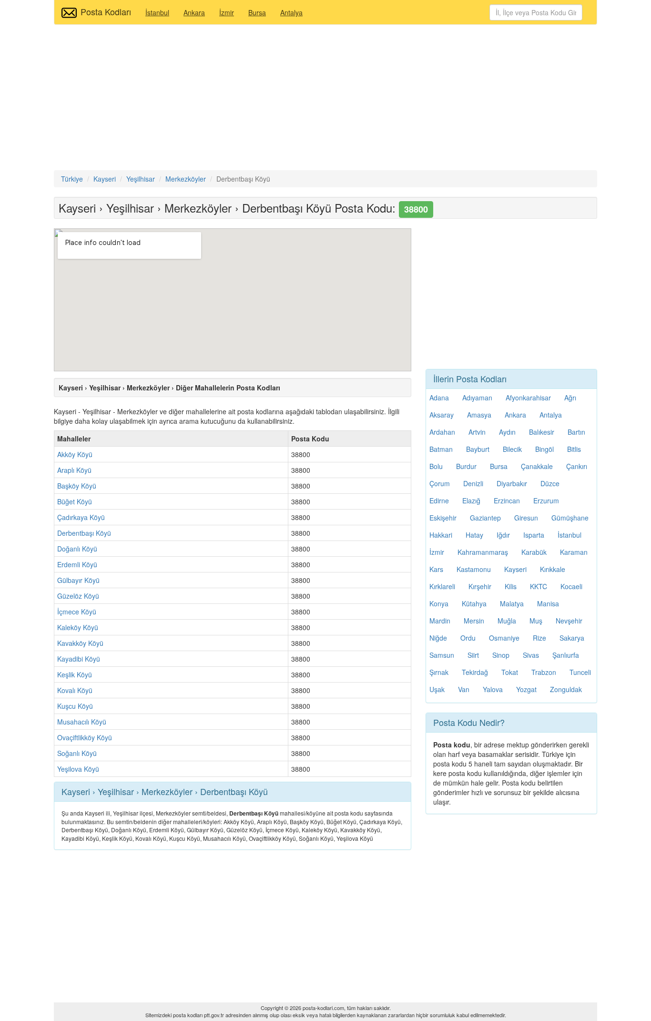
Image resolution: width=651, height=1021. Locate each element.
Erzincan (507, 500)
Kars (436, 569)
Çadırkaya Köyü (81, 517)
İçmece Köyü (76, 611)
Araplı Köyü (74, 470)
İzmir (226, 12)
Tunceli (580, 672)
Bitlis (574, 449)
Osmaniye (504, 638)
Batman (441, 449)
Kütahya (474, 603)
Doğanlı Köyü (77, 548)
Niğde (438, 638)
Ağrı (570, 397)
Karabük (534, 552)
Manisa (548, 603)
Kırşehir (479, 586)
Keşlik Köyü (74, 674)
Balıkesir (541, 432)
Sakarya (571, 638)
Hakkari (440, 535)
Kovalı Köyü (74, 690)
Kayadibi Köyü (78, 659)
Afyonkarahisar (528, 397)
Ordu (468, 638)
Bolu (436, 466)
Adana (439, 397)
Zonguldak (566, 689)
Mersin (474, 620)
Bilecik (512, 449)
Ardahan (442, 432)
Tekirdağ (475, 672)
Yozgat (526, 689)
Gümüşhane (570, 517)
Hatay (474, 535)
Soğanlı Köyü (77, 753)
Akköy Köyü (74, 454)
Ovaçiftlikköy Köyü (84, 737)
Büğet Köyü (74, 501)
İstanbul (157, 12)
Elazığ (471, 500)
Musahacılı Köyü (81, 721)
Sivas (531, 655)
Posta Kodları (106, 11)
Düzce (549, 483)
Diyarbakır (512, 483)
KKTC (538, 586)
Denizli (473, 483)
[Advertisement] (325, 98)
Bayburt (477, 449)
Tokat (509, 672)
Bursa (257, 12)
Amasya (479, 414)
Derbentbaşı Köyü (84, 533)
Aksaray (441, 414)
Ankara (194, 12)
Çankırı (576, 466)
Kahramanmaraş (483, 552)
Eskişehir (443, 517)
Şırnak (438, 672)
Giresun (526, 517)
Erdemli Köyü (77, 564)
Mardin (439, 620)
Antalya (291, 12)
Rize (539, 638)
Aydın (507, 432)
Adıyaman (477, 397)
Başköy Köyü (76, 485)
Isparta (533, 535)
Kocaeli (571, 586)
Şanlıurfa (565, 655)
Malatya (512, 603)
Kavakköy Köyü (80, 643)
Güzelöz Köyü (78, 596)
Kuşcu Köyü (75, 706)
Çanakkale (537, 466)
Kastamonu (474, 569)
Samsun (441, 655)
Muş (535, 620)
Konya (438, 603)
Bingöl (544, 449)
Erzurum (546, 500)
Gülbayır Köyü (78, 580)
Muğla (507, 620)
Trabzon (543, 672)
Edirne (439, 500)
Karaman (574, 552)
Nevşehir (569, 620)
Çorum (439, 483)
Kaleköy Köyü (77, 627)
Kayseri (515, 569)
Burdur (466, 466)
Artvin (477, 432)
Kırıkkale (552, 569)
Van (463, 689)
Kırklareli (442, 586)
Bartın (576, 432)
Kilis (511, 586)
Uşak (437, 689)
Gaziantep (485, 517)
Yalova (493, 689)
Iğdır (503, 535)
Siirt (473, 655)
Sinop (500, 655)
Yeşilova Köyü (78, 769)
